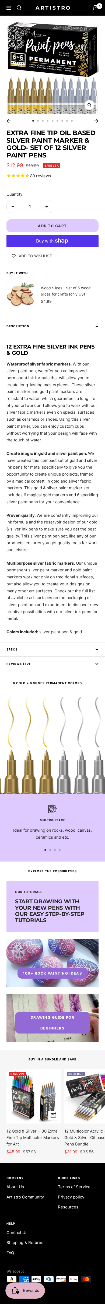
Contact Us (16, 1232)
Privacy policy (71, 1197)
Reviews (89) (18, 664)
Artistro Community (25, 1197)
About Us (15, 1186)
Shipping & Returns (24, 1242)
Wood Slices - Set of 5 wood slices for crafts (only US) (66, 291)
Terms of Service (74, 1186)
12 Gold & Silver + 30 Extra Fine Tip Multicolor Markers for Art (32, 1138)
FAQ (10, 1252)
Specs (12, 649)
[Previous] (8, 121)
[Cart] (96, 7)
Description (17, 326)
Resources (68, 1207)
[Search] (19, 7)
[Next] (96, 121)
